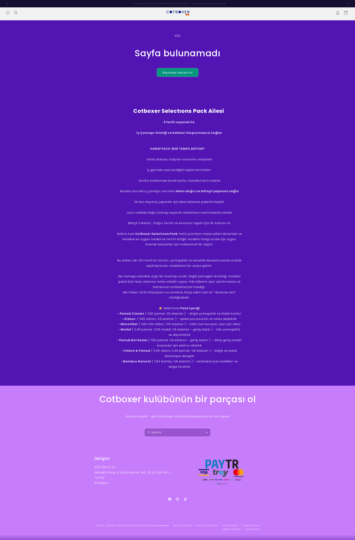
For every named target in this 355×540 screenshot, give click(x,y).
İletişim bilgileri (232, 529)
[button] (8, 13)
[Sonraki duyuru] (348, 3)
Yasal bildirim (252, 529)
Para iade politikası (206, 525)
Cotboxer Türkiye (114, 525)
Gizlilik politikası (182, 525)
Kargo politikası (251, 525)
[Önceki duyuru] (7, 3)
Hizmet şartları (230, 525)
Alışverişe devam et (177, 72)
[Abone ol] (206, 432)
